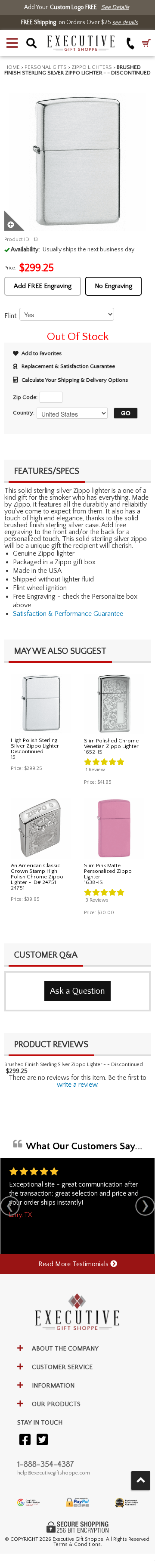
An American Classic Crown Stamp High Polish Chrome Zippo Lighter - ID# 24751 (37, 873)
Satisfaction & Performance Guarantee (68, 614)
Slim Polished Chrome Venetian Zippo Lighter (111, 743)
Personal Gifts (46, 67)
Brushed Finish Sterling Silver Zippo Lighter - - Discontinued (73, 1064)
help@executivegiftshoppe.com (53, 1473)
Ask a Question (77, 991)
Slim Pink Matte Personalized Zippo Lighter (108, 871)
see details (125, 22)
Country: (23, 413)
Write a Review (77, 1084)
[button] (12, 43)
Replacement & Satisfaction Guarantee (68, 366)
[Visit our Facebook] (25, 1440)
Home (12, 67)
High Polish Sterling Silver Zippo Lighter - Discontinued (37, 745)
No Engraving (113, 286)
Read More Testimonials (74, 1264)
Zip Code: (25, 397)
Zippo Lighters (91, 67)
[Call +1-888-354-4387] (131, 43)
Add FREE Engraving (42, 286)
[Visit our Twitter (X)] (42, 1440)
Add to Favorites (42, 353)
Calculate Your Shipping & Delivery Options (75, 380)
